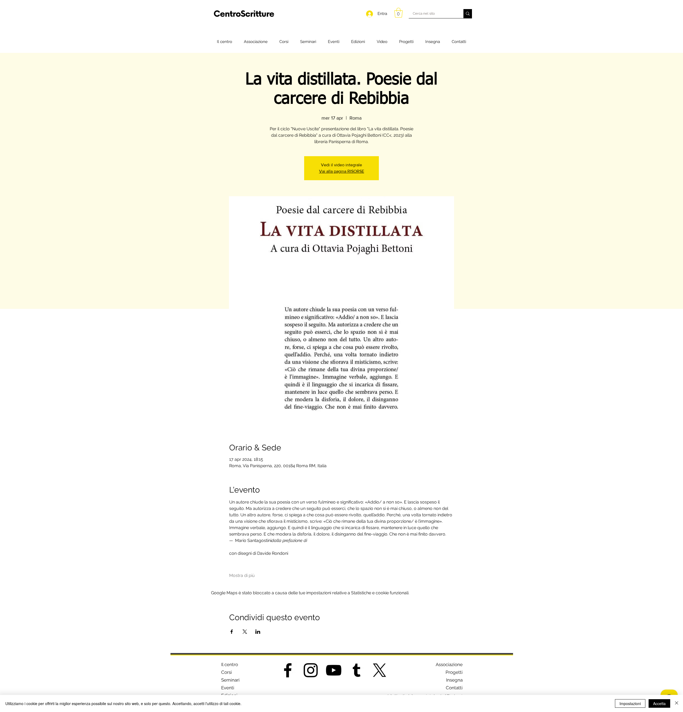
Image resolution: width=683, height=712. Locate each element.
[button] (398, 13)
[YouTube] (333, 670)
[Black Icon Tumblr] (356, 670)
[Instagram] (310, 670)
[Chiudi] (676, 703)
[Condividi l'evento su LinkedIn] (257, 632)
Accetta (659, 703)
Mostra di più (242, 575)
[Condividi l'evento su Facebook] (231, 632)
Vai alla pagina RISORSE (341, 171)
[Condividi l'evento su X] (244, 632)
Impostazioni (630, 703)
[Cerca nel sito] (467, 13)
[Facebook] (287, 670)
